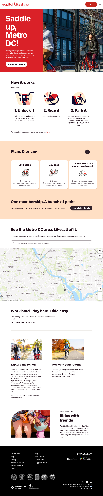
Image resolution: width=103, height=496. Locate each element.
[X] (83, 482)
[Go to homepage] (16, 4)
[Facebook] (87, 482)
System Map (15, 454)
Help (12, 457)
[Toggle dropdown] (89, 243)
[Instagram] (91, 482)
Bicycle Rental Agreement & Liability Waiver (77, 485)
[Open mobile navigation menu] (99, 4)
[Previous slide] (77, 152)
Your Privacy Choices (82, 487)
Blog (36, 454)
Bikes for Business (17, 463)
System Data (39, 460)
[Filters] (100, 251)
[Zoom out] (100, 298)
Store (13, 469)
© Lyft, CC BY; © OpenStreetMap (9, 300)
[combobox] (51, 243)
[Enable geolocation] (100, 289)
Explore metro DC (17, 466)
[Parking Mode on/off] (100, 256)
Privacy (72, 487)
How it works (39, 457)
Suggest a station (41, 463)
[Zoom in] (100, 294)
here (48, 132)
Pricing (13, 460)
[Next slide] (87, 152)
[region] (51, 274)
